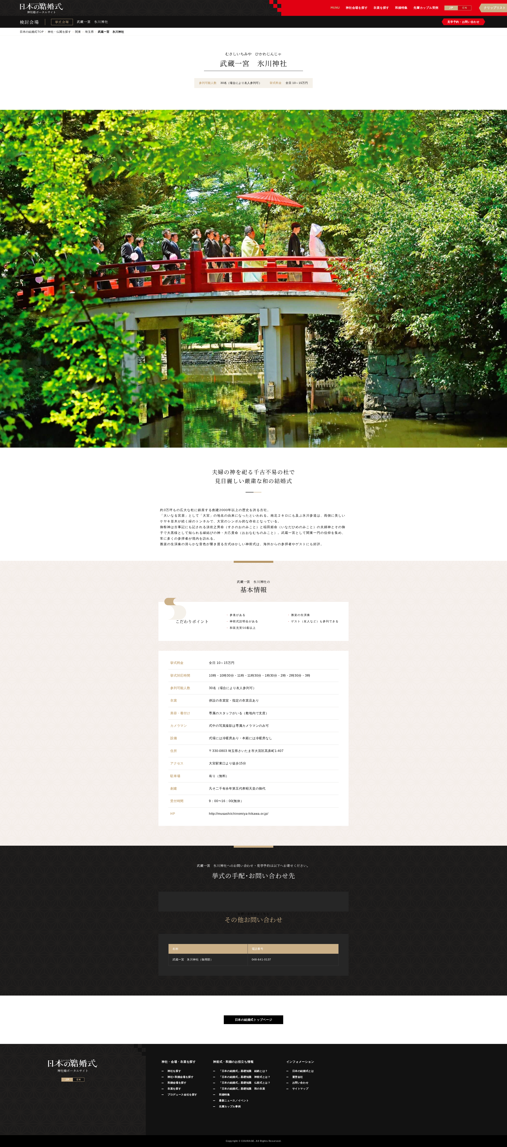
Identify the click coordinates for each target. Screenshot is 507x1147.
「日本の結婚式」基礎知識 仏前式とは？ (244, 1082)
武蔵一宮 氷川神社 (92, 21)
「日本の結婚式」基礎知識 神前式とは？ (244, 1076)
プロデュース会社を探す (182, 1094)
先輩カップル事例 (230, 1106)
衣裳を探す (174, 1088)
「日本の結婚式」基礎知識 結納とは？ (243, 1070)
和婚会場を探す (177, 1082)
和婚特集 (224, 1094)
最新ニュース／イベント (234, 1100)
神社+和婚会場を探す (181, 1076)
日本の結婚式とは (303, 1070)
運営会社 (297, 1076)
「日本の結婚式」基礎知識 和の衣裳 (242, 1088)
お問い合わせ (300, 1082)
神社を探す (174, 1070)
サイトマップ (300, 1088)
